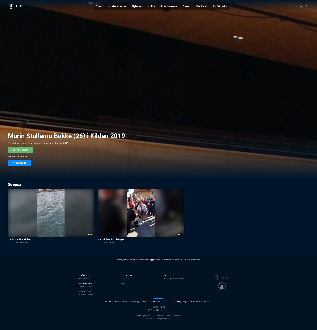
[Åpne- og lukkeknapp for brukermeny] (301, 6)
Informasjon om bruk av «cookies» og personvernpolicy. (158, 316)
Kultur (151, 6)
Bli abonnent (20, 150)
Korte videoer (117, 6)
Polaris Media (206, 302)
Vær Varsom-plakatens (127, 302)
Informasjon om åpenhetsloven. (158, 319)
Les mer (196, 260)
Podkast (201, 6)
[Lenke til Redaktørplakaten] (222, 286)
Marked (124, 284)
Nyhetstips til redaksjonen (174, 279)
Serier (186, 6)
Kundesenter (126, 279)
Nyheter (137, 6)
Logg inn (21, 163)
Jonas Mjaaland (85, 287)
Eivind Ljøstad (84, 279)
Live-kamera (169, 6)
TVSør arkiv (220, 6)
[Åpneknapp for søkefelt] (306, 6)
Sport (99, 6)
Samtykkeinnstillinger (160, 310)
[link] (16, 6)
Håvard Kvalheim (86, 295)
